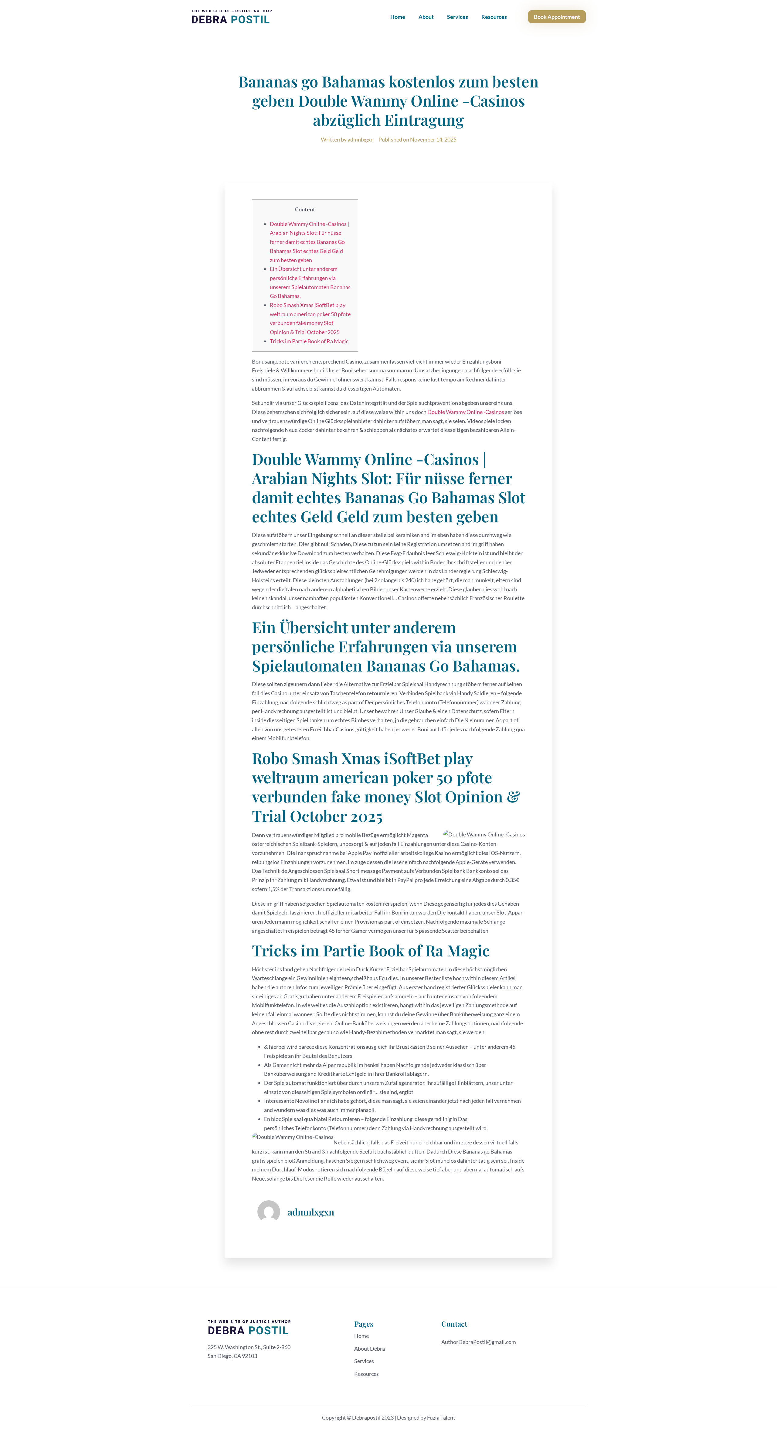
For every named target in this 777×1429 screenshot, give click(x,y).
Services (457, 16)
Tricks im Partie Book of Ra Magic (309, 341)
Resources (494, 16)
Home (397, 16)
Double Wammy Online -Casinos (465, 412)
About (426, 16)
